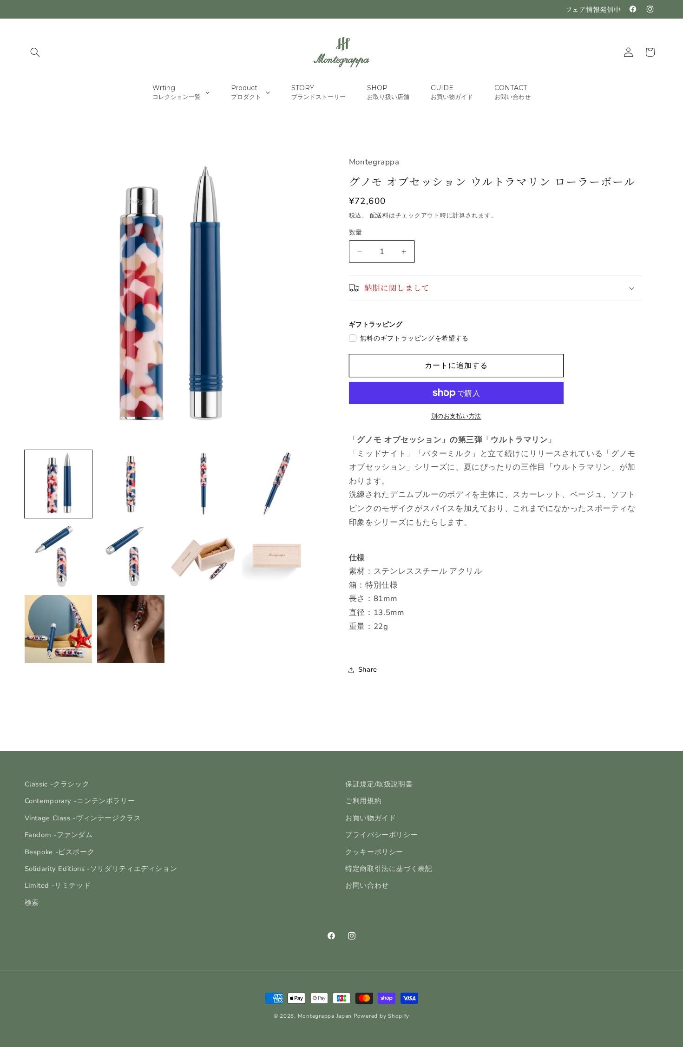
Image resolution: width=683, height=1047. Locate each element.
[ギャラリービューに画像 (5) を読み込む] (58, 556)
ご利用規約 (363, 800)
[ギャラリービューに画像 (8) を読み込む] (276, 556)
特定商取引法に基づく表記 (389, 868)
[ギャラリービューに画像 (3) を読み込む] (203, 484)
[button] (35, 52)
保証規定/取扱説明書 (379, 784)
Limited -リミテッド (58, 885)
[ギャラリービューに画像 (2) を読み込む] (131, 484)
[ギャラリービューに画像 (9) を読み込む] (58, 629)
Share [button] (367, 669)
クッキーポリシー (374, 852)
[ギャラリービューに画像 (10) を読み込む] (131, 629)
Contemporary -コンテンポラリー (80, 800)
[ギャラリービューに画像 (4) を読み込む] (276, 484)
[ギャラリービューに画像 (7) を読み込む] (203, 556)
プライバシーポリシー (381, 834)
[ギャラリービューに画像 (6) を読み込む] (131, 556)
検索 (32, 902)
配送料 (379, 215)
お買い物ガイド (370, 818)
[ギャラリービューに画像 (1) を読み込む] (58, 484)
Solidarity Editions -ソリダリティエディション (101, 868)
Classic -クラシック (57, 784)
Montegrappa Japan (325, 1016)
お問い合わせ (367, 885)
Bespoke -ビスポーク (60, 852)
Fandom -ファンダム (59, 834)
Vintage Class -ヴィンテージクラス (83, 818)
